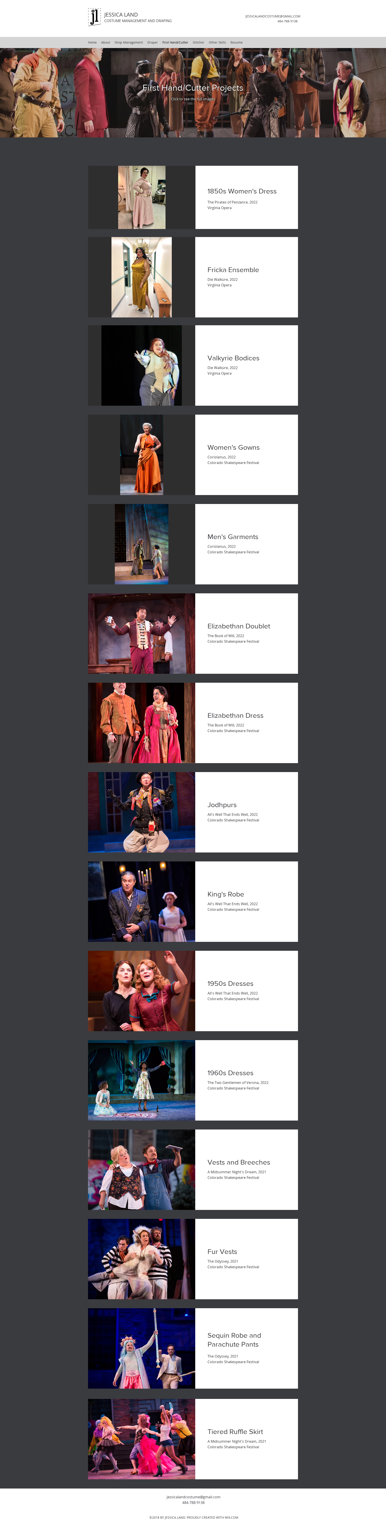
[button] (149, 197)
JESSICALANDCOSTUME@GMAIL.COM (272, 16)
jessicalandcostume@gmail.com (193, 1497)
